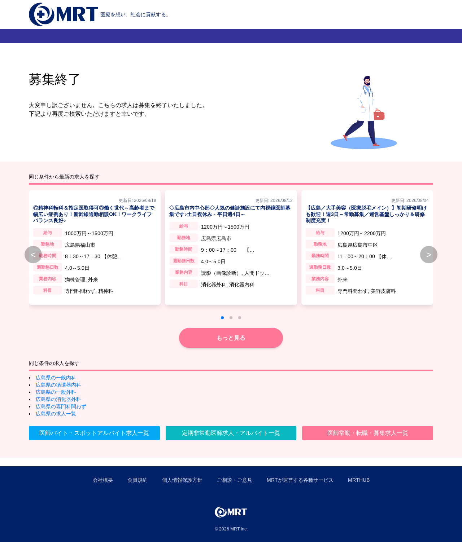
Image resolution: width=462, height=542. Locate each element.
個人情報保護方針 (182, 480)
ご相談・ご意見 (234, 480)
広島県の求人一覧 (56, 414)
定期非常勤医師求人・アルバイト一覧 (231, 433)
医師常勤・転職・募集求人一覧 (367, 433)
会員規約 (137, 480)
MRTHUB (359, 480)
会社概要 (103, 480)
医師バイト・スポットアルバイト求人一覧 (94, 433)
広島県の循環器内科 (58, 385)
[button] (222, 317)
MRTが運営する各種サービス (300, 480)
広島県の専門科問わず (61, 406)
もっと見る (231, 338)
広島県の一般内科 (56, 377)
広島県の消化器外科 (58, 399)
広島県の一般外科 (56, 392)
